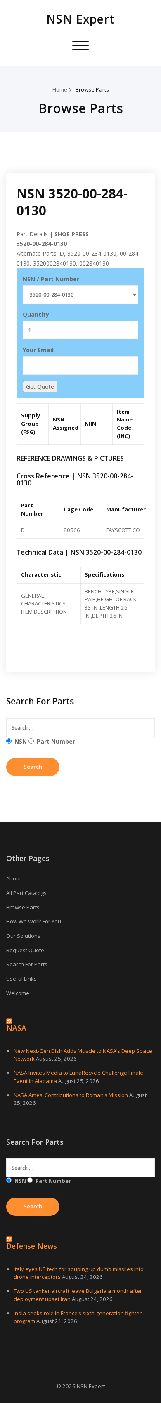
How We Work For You (33, 921)
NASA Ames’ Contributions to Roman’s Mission (71, 1095)
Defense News (31, 1246)
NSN (20, 741)
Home (59, 89)
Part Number (56, 741)
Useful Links (21, 978)
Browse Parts (92, 89)
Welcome (17, 993)
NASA (16, 1028)
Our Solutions (23, 935)
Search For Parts (26, 964)
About (13, 878)
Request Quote (25, 950)
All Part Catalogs (26, 893)
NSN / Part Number (51, 279)
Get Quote (40, 387)
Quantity (36, 314)
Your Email (38, 350)
